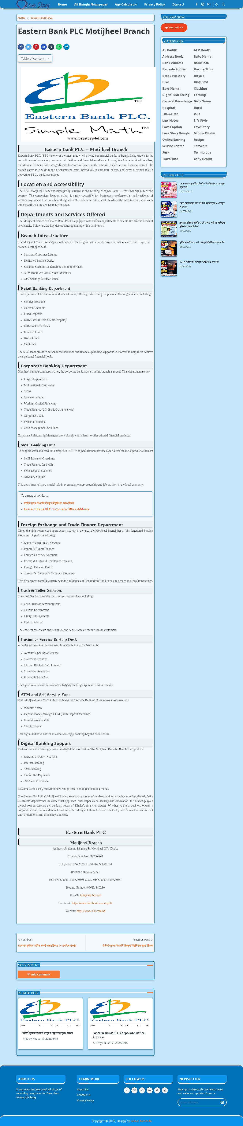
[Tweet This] (28, 47)
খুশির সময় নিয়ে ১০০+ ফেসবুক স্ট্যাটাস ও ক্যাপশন (202, 242)
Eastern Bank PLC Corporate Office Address (56, 509)
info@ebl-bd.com (90, 895)
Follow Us (175, 27)
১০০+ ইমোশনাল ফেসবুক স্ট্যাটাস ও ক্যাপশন (199, 262)
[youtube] (209, 4)
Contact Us (84, 1095)
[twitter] (157, 1090)
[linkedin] (150, 1090)
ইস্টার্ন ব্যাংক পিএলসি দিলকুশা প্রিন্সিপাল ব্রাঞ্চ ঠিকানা (49, 503)
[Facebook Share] (21, 47)
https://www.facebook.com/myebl (92, 903)
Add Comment (40, 974)
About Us (82, 1089)
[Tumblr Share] (51, 47)
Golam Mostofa (141, 1121)
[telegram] (142, 1090)
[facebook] (197, 4)
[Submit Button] (222, 1102)
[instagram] (203, 4)
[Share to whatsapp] (59, 47)
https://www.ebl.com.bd (91, 911)
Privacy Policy (85, 1100)
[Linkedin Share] (44, 47)
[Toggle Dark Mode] (217, 4)
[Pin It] (36, 47)
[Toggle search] (223, 4)
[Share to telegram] (66, 47)
